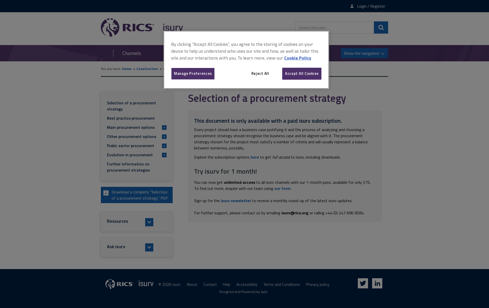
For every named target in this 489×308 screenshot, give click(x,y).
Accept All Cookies (302, 73)
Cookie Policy (297, 57)
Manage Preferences (193, 73)
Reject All (260, 73)
